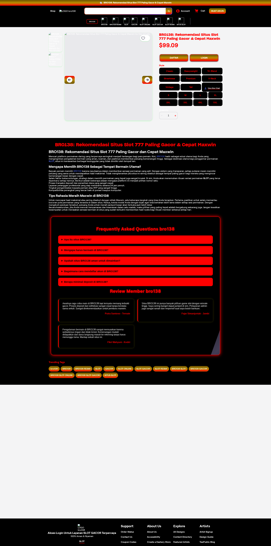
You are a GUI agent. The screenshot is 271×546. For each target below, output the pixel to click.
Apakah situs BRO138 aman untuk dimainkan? (92, 260)
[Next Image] (147, 80)
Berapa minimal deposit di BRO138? (86, 281)
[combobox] (125, 11)
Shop (52, 11)
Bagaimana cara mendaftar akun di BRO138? (91, 271)
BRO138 (161, 156)
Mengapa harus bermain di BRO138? (86, 250)
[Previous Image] (70, 80)
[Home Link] (67, 11)
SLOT (51, 161)
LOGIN (204, 58)
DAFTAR (174, 58)
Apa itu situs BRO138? (77, 239)
